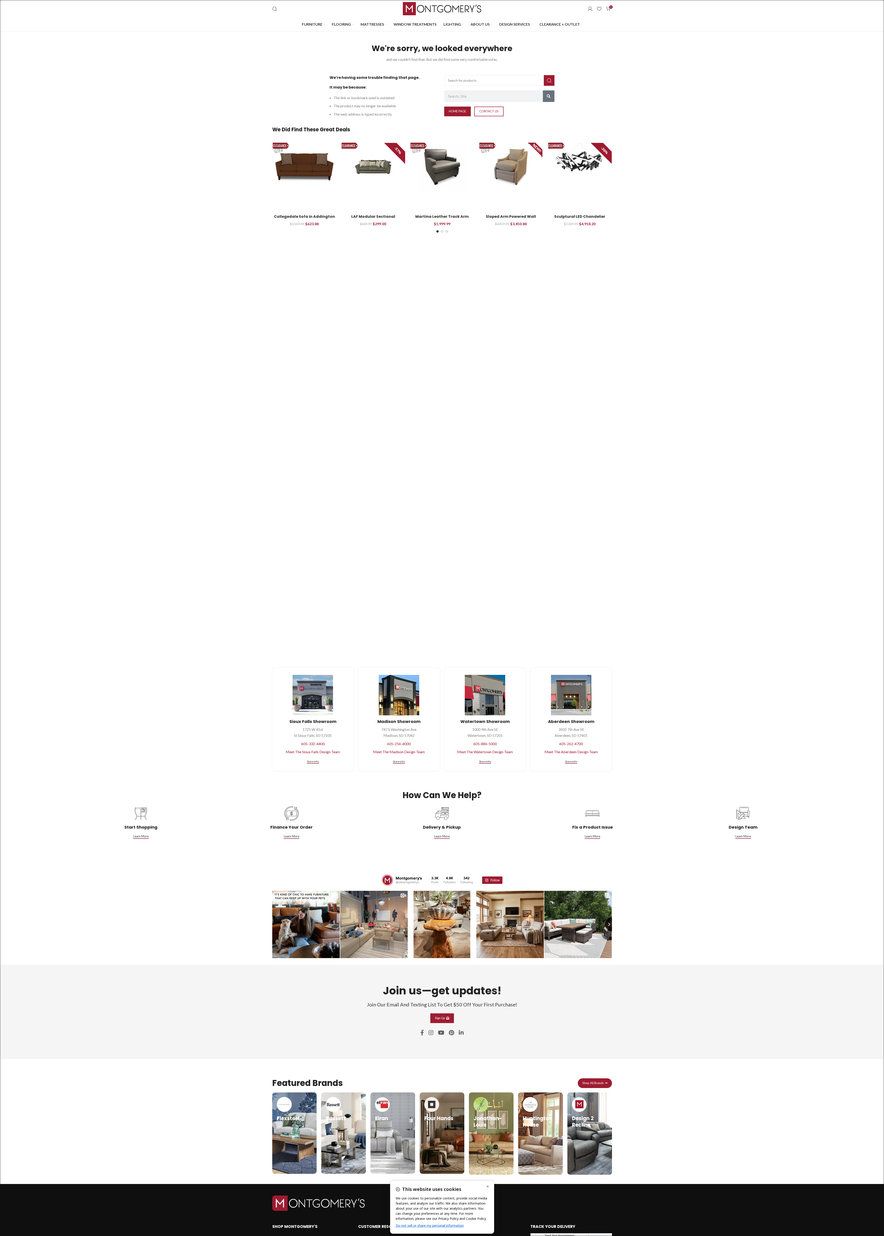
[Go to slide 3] (447, 231)
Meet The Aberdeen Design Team (571, 752)
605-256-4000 (399, 743)
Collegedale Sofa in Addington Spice (304, 219)
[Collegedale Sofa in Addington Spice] (304, 167)
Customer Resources (381, 1226)
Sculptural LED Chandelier (579, 216)
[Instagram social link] (431, 1033)
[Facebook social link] (422, 1033)
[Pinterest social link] (451, 1033)
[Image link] (318, 1202)
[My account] (590, 8)
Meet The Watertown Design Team (485, 752)
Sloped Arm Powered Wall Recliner (511, 219)
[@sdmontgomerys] (387, 880)
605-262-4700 (571, 743)
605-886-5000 (485, 743)
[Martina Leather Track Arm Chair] (442, 167)
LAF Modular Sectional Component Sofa (373, 219)
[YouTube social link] (441, 1033)
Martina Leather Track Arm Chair (442, 219)
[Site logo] (442, 8)
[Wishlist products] (599, 8)
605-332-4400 (313, 743)
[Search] (274, 8)
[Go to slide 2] (442, 231)
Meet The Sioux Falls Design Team (313, 752)
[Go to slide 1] (437, 231)
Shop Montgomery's (295, 1226)
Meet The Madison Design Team (399, 752)
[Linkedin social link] (461, 1033)
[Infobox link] (294, 1133)
